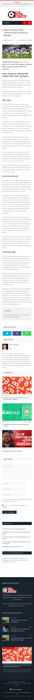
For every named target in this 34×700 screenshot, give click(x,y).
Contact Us (22, 681)
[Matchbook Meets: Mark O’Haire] (17, 439)
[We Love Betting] (17, 14)
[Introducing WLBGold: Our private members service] (17, 412)
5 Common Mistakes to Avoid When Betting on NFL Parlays (21, 639)
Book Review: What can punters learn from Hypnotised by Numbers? (16, 398)
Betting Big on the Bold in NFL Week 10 (12, 546)
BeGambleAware (26, 692)
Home (10, 681)
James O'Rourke (8, 40)
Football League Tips (26, 40)
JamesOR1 (7, 64)
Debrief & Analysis (9, 648)
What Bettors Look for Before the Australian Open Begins (17, 4)
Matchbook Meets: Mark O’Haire (13, 451)
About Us (15, 681)
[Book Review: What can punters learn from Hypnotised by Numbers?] (17, 386)
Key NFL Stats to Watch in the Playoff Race (13, 529)
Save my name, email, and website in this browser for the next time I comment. (17, 500)
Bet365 (8, 291)
